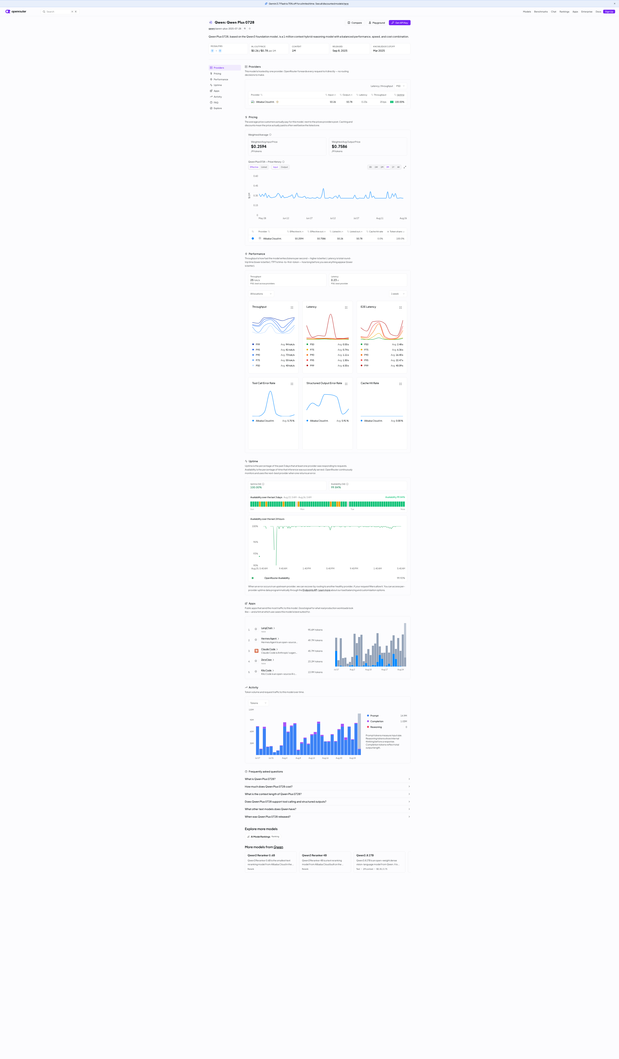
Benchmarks (541, 11)
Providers (219, 67)
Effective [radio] (254, 167)
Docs (598, 11)
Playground (379, 22)
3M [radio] (387, 167)
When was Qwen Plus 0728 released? (267, 816)
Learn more (324, 590)
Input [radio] (275, 167)
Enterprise (586, 11)
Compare (356, 22)
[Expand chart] (405, 167)
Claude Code (268, 649)
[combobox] (400, 86)
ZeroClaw (266, 659)
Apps (575, 11)
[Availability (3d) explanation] (347, 484)
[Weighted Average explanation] (270, 134)
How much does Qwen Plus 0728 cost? (268, 786)
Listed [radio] (264, 167)
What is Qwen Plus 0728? (260, 779)
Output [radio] (284, 167)
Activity (218, 96)
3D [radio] (370, 167)
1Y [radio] (393, 167)
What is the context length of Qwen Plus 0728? (273, 794)
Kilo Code (266, 670)
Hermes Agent (269, 638)
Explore (218, 108)
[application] (327, 198)
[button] (273, 337)
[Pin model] (250, 28)
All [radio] (398, 167)
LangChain (267, 627)
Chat (553, 11)
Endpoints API (310, 590)
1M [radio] (382, 167)
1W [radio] (376, 167)
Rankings (564, 11)
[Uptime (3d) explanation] (263, 484)
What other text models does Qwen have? (270, 809)
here (346, 3)
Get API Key (401, 22)
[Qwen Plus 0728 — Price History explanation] (283, 161)
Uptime (218, 84)
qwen (212, 28)
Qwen (278, 847)
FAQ (216, 102)
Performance (221, 79)
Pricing (217, 73)
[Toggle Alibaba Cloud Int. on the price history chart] (253, 238)
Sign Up (609, 11)
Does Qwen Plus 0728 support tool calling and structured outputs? (285, 801)
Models (527, 11)
